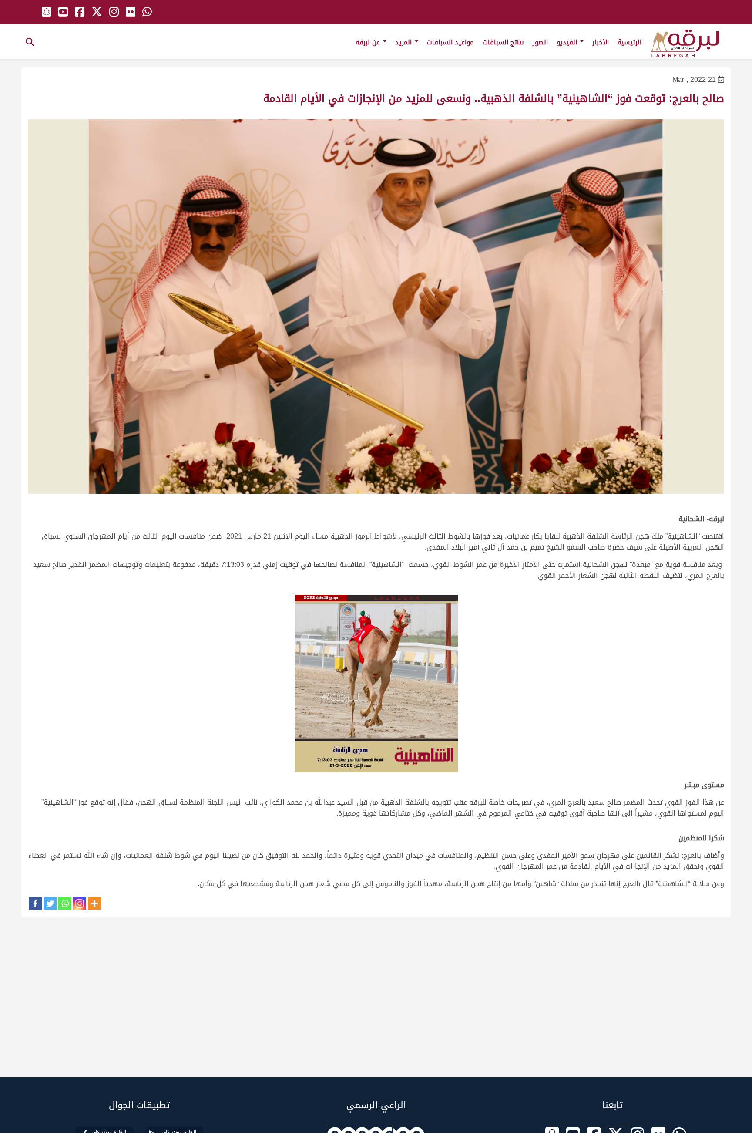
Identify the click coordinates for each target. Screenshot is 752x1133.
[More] (94, 903)
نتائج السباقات (503, 42)
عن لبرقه (369, 42)
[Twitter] (50, 903)
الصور (540, 42)
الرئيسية (629, 42)
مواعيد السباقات (450, 42)
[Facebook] (35, 903)
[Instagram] (79, 903)
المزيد (404, 42)
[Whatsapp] (64, 903)
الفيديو (568, 42)
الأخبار (600, 42)
